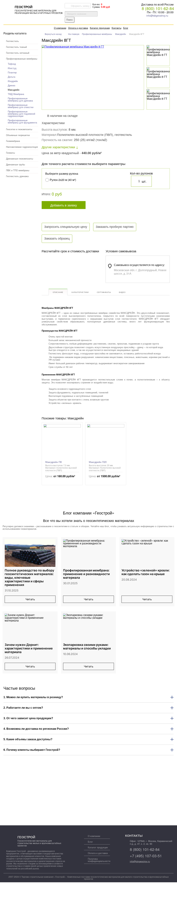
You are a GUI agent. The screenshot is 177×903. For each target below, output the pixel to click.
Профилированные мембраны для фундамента (22, 121)
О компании (60, 28)
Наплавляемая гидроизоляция (22, 146)
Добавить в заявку (63, 205)
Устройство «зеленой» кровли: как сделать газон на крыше (146, 572)
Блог (125, 28)
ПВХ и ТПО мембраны (17, 170)
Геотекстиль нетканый (17, 52)
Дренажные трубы (15, 164)
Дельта (11, 76)
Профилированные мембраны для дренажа (20, 99)
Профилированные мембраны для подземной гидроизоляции (21, 114)
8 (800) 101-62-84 (158, 8)
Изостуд (12, 68)
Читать (30, 599)
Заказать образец (57, 238)
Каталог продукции (100, 28)
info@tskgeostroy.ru (157, 15)
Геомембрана (13, 141)
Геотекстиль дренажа (17, 176)
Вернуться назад (53, 33)
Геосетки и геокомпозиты (19, 129)
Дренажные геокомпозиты (19, 158)
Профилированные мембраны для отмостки (20, 106)
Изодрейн (13, 81)
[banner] (33, 9)
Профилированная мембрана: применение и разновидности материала (86, 574)
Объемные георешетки (18, 135)
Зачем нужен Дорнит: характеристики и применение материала (29, 648)
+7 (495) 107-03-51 (146, 856)
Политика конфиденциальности (99, 860)
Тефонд (12, 63)
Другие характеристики (58, 146)
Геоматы (10, 152)
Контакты (116, 28)
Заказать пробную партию (115, 227)
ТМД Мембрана (16, 94)
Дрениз (11, 85)
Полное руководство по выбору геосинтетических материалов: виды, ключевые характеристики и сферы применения (29, 578)
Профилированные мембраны (21, 58)
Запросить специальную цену (65, 227)
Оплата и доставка (78, 28)
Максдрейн (13, 89)
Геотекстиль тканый (16, 46)
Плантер (12, 72)
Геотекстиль (12, 41)
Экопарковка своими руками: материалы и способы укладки (87, 646)
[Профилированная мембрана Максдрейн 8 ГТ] (159, 50)
